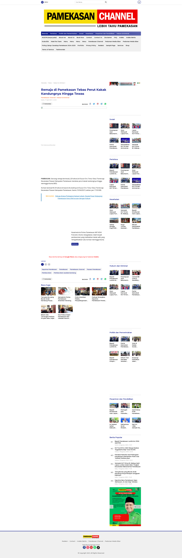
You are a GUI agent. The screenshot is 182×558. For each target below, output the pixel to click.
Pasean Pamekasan (94, 269)
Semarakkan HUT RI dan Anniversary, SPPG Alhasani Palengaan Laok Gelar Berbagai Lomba (125, 146)
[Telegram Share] (101, 103)
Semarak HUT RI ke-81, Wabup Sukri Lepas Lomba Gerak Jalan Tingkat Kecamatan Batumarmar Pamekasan (136, 146)
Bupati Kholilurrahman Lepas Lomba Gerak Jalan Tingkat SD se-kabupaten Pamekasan (136, 212)
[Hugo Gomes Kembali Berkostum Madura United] (125, 220)
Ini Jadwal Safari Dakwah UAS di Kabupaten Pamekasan (114, 426)
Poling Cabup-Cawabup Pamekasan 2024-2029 (58, 45)
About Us (71, 37)
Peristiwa (53, 33)
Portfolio (81, 45)
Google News (69, 257)
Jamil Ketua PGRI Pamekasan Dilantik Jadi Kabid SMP (136, 411)
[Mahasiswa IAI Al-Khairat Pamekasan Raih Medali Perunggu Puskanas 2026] (125, 420)
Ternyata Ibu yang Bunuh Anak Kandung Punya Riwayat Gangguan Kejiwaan (47, 299)
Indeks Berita (131, 37)
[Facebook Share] (90, 103)
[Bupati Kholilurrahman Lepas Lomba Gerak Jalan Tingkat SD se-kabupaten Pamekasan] (136, 205)
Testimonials (60, 49)
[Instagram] (87, 547)
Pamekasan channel (77, 269)
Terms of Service (48, 49)
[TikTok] (98, 547)
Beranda (45, 33)
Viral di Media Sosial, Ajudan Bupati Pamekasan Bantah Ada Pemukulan (136, 345)
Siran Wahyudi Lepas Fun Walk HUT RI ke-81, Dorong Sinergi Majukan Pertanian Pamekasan (125, 132)
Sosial (81, 33)
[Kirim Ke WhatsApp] (105, 103)
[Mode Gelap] (139, 2)
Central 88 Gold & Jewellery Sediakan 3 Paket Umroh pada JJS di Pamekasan (136, 278)
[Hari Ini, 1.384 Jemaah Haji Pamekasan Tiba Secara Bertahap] (136, 420)
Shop (127, 45)
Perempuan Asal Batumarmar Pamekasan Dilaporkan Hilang (114, 132)
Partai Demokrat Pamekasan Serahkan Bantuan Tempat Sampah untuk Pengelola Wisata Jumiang (114, 146)
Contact (89, 37)
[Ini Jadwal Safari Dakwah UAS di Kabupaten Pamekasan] (114, 420)
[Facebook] (84, 547)
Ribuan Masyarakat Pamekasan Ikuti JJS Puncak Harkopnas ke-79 (136, 226)
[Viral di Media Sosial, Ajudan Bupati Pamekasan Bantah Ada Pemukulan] (136, 339)
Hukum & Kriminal (123, 33)
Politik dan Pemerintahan (68, 33)
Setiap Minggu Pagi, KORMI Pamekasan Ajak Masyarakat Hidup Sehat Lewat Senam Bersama (114, 226)
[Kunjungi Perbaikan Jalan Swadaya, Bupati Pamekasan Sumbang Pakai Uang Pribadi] (136, 353)
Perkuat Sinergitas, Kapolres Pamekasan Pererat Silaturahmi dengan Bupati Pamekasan (99, 299)
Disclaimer (108, 37)
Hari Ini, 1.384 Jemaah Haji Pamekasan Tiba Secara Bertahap (136, 426)
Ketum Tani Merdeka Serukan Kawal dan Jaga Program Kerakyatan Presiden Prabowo (125, 359)
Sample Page (110, 45)
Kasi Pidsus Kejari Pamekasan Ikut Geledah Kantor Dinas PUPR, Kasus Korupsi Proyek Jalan (64, 316)
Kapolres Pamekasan (49, 269)
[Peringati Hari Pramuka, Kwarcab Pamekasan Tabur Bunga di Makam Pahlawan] (125, 405)
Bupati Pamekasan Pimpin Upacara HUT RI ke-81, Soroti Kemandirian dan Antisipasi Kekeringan (114, 359)
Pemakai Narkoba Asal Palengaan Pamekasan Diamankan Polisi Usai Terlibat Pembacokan (127, 456)
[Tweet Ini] (94, 103)
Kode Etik (45, 41)
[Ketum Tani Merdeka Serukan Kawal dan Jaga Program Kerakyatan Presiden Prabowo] (125, 353)
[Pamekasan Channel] (91, 19)
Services (120, 45)
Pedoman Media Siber (113, 41)
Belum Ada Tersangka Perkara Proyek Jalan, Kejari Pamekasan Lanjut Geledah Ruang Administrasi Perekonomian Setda (48, 316)
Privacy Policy (91, 45)
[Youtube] (91, 547)
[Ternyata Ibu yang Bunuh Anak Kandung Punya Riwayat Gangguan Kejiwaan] (48, 291)
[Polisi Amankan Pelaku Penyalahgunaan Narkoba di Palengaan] (82, 291)
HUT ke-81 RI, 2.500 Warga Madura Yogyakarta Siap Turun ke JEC (127, 449)
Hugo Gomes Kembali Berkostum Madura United (124, 226)
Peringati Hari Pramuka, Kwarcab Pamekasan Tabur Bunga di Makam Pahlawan (125, 411)
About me (62, 37)
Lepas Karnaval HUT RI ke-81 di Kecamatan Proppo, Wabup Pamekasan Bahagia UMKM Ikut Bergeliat (136, 132)
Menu (66, 41)
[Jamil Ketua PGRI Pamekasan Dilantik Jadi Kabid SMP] (136, 405)
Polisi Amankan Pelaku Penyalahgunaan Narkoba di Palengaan (81, 299)
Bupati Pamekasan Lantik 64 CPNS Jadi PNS (114, 172)
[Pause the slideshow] (135, 507)
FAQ (115, 37)
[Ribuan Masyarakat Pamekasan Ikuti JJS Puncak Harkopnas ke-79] (136, 220)
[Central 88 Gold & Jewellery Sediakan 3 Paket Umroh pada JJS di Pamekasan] (136, 272)
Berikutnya (75, 244)
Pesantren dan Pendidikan (105, 33)
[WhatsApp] (94, 547)
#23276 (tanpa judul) (49, 37)
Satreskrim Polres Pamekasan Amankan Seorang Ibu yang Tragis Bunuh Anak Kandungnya (64, 299)
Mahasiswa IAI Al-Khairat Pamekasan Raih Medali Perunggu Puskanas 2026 (125, 426)
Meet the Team (56, 41)
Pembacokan (46, 273)
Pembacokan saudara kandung (65, 273)
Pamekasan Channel (95, 41)
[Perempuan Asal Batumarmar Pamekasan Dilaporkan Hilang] (114, 125)
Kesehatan (89, 33)
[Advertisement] (91, 66)
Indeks (121, 37)
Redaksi (101, 45)
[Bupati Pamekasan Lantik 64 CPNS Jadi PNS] (114, 165)
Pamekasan (63, 269)
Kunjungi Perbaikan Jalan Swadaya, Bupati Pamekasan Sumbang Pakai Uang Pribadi (136, 359)
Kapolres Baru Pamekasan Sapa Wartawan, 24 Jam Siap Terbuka (126, 481)
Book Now (80, 37)
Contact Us (98, 37)
